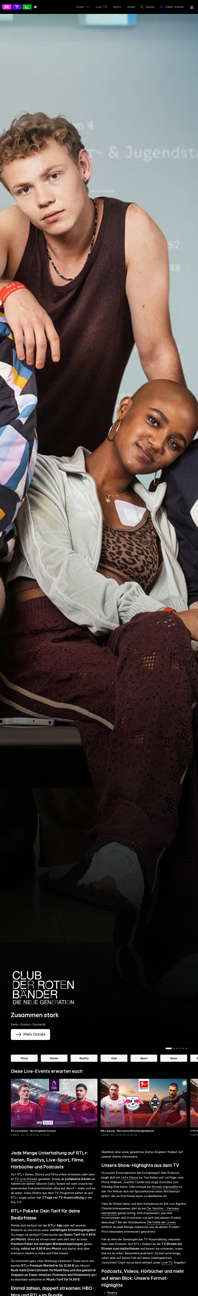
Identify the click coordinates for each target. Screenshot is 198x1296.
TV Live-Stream (26, 1179)
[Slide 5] (183, 1048)
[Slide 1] (169, 1048)
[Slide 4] (180, 1048)
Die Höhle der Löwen (161, 1222)
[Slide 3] (177, 1048)
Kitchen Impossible (165, 1186)
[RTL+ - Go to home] (19, 6)
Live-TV (167, 1262)
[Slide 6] (186, 1048)
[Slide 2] (174, 1048)
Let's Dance (129, 1177)
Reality (112, 1292)
